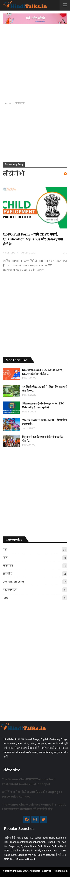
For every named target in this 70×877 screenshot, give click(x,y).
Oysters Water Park (32, 846)
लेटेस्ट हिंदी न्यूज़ (12, 837)
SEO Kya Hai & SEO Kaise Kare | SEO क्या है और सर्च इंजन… (42, 372)
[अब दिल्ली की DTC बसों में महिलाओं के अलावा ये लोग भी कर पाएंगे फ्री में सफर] (11, 391)
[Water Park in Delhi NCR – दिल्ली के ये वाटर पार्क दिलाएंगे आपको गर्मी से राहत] (11, 424)
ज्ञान (5, 557)
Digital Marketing (13, 581)
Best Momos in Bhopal (22, 859)
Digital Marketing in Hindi (25, 850)
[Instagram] (35, 819)
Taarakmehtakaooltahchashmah (28, 841)
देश (5, 549)
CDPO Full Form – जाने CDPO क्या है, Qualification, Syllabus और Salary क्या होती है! (33, 239)
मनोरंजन (8, 565)
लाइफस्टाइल (10, 590)
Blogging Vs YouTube (30, 854)
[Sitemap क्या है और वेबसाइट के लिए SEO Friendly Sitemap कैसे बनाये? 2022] (11, 407)
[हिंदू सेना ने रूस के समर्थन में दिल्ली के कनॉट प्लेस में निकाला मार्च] (11, 441)
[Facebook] (26, 819)
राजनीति (7, 573)
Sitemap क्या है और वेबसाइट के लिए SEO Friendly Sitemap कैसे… (43, 405)
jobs (5, 598)
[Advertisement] (35, 61)
